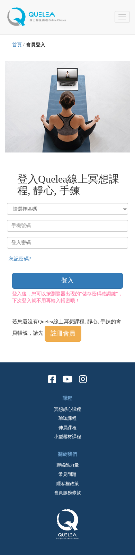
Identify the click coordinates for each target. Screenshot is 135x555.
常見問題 (67, 474)
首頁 (17, 44)
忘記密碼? (20, 258)
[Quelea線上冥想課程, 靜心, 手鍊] (39, 15)
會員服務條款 (67, 492)
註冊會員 (63, 333)
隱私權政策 (67, 483)
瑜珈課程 (67, 418)
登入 (67, 280)
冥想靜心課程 (67, 409)
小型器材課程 (67, 436)
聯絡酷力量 (67, 465)
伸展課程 (67, 427)
